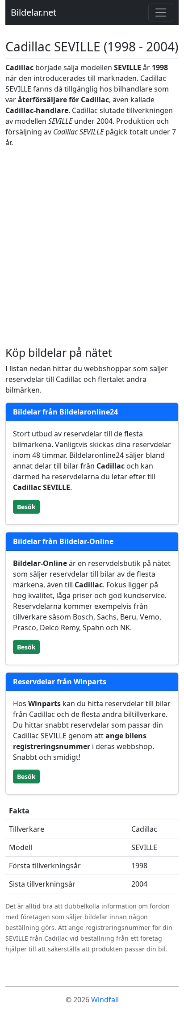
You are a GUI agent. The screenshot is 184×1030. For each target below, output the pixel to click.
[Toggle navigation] (160, 12)
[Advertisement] (92, 247)
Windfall (105, 1000)
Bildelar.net (33, 12)
